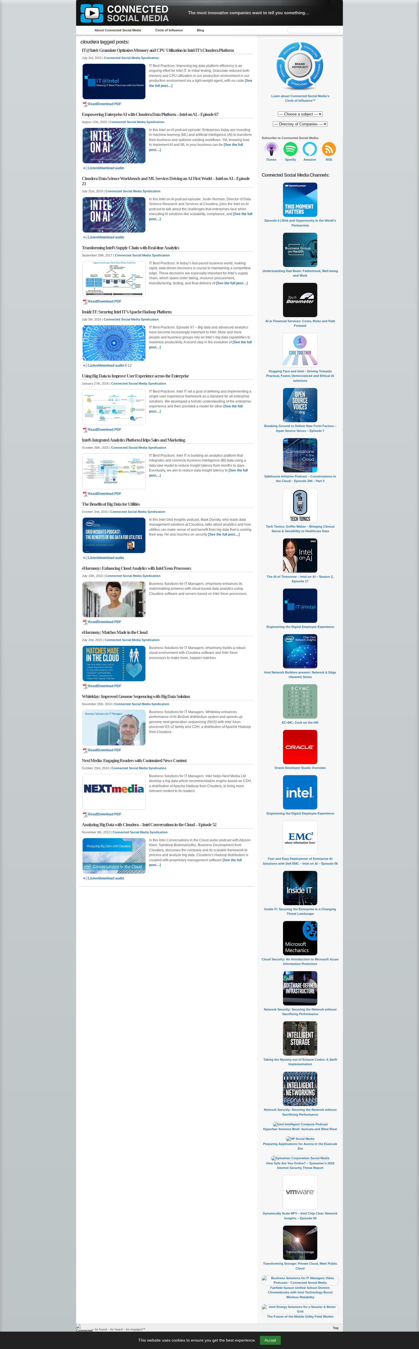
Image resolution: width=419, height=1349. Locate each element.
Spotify (290, 159)
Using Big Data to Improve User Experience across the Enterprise (135, 376)
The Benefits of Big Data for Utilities (110, 504)
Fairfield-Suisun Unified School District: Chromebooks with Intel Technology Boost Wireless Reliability (300, 1292)
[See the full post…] (232, 283)
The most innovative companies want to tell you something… (248, 12)
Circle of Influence (169, 30)
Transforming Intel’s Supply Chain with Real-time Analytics (130, 247)
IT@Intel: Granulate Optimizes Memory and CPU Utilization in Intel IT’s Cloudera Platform (157, 50)
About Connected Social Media (118, 30)
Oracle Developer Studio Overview (300, 768)
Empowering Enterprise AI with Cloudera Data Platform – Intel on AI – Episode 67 (150, 114)
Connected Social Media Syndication (131, 58)
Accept (270, 1340)
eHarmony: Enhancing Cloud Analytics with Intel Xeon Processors (136, 568)
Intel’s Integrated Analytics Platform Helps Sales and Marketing (133, 440)
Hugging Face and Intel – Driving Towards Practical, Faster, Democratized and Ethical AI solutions (300, 376)
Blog (200, 30)
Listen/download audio (106, 168)
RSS (329, 159)
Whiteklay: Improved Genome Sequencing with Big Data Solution (136, 696)
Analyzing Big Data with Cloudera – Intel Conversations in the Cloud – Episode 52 (149, 824)
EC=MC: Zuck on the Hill (300, 722)
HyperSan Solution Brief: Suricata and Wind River (300, 1129)
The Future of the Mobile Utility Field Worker (300, 1316)
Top (336, 1328)
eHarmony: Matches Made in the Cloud (114, 632)
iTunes (271, 159)
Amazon (310, 159)
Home (82, 30)
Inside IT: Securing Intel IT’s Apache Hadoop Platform (126, 311)
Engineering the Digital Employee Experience (300, 626)
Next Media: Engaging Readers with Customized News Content (134, 760)
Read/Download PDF (104, 104)
